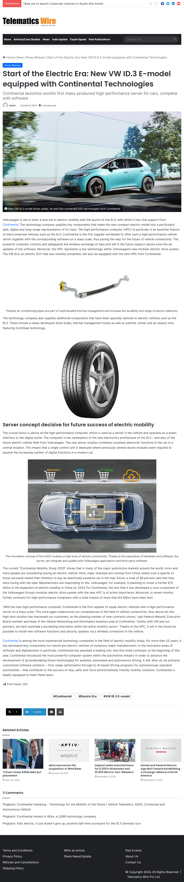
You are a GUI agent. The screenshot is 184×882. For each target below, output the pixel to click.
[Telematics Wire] (29, 21)
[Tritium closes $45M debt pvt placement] (23, 754)
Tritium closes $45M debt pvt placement (22, 773)
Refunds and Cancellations (21, 862)
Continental (10, 224)
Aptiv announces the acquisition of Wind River (65, 767)
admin (12, 105)
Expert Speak (78, 39)
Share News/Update (77, 856)
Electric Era (88, 696)
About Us (131, 856)
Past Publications (99, 39)
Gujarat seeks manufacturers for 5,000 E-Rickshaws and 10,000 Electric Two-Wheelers (114, 769)
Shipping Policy (13, 868)
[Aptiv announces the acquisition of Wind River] (69, 750)
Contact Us (133, 862)
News (46, 39)
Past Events (133, 850)
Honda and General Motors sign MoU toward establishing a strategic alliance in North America (160, 770)
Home (7, 39)
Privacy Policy (12, 856)
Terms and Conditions (18, 850)
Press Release (35, 57)
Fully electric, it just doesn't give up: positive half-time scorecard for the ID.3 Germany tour (79, 823)
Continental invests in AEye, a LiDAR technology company (56, 816)
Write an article (74, 850)
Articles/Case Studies (27, 39)
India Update (60, 39)
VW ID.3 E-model (117, 696)
